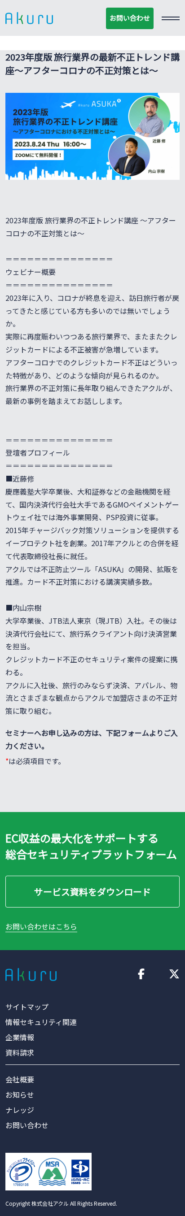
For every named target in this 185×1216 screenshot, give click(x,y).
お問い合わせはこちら (41, 926)
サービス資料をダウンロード (92, 891)
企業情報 (19, 1037)
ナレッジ (19, 1109)
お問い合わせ (130, 18)
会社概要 (19, 1079)
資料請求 (19, 1052)
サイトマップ (26, 1006)
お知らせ (19, 1094)
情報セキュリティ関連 (41, 1021)
